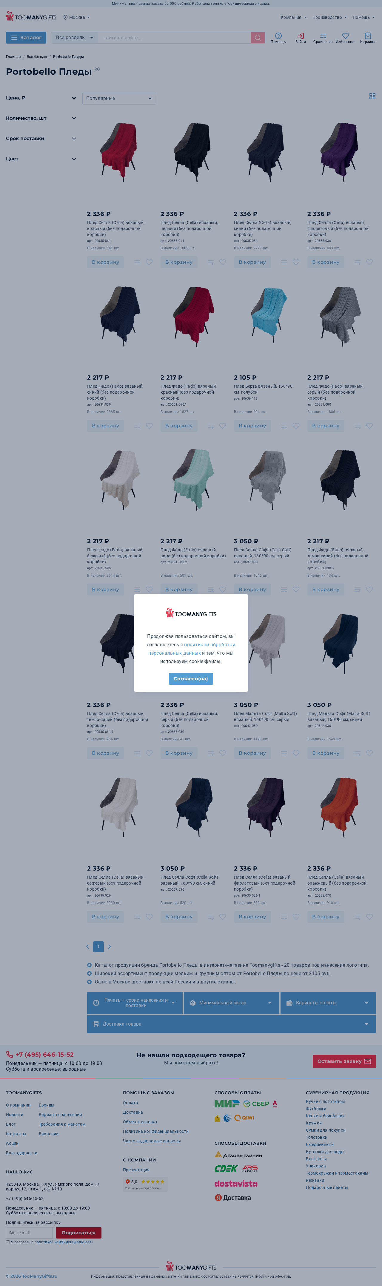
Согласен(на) (191, 679)
